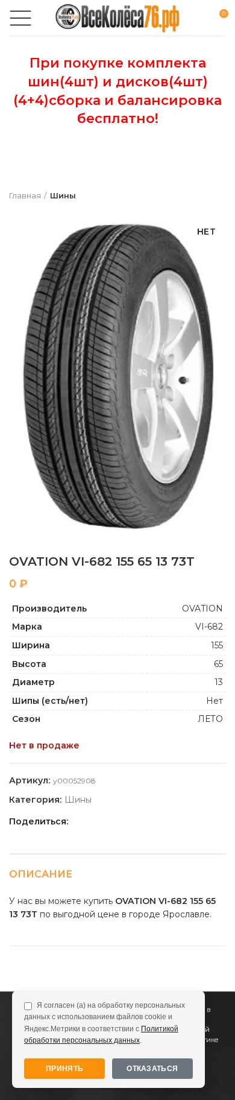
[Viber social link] (164, 821)
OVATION (202, 608)
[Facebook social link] (80, 821)
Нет (214, 700)
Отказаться (152, 1068)
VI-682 (209, 626)
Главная (25, 195)
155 (217, 645)
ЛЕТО (210, 718)
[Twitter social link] (94, 821)
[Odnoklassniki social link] (108, 821)
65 (218, 664)
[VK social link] (136, 821)
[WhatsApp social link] (122, 821)
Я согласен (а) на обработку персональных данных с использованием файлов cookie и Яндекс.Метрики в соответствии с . (104, 1023)
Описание (40, 874)
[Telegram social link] (150, 821)
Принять (64, 1068)
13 (219, 682)
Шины (63, 195)
